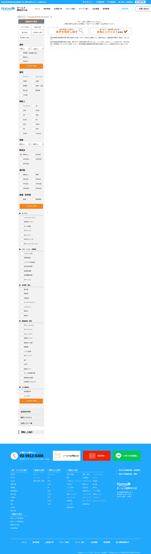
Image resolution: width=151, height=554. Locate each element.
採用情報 (106, 9)
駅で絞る (25, 32)
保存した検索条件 (127, 2)
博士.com (97, 552)
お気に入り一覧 (26, 423)
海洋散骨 (104, 552)
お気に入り (89, 2)
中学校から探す (25, 38)
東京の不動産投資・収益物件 (129, 470)
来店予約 (101, 456)
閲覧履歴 (101, 2)
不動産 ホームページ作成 (85, 552)
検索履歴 (112, 2)
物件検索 (47, 9)
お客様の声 (58, 9)
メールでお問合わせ (71, 456)
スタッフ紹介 (71, 9)
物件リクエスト (26, 417)
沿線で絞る (37, 27)
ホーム (37, 9)
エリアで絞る (25, 27)
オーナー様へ (84, 9)
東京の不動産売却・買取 (128, 474)
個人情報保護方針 (122, 542)
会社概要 (95, 9)
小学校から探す (38, 32)
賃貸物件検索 (26, 412)
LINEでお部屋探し (131, 456)
